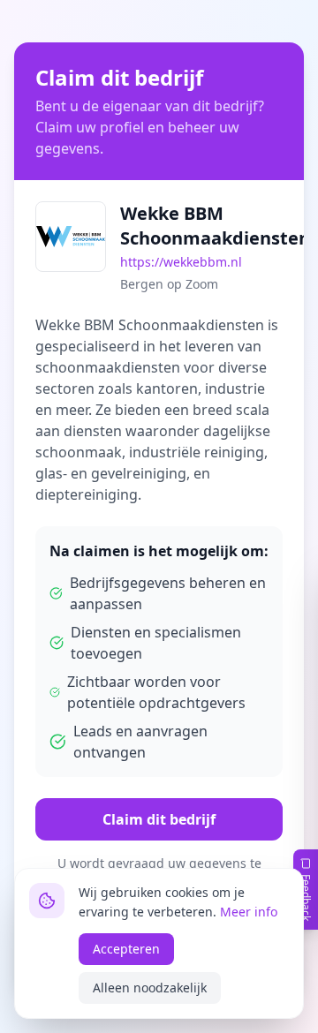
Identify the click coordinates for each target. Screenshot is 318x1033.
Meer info (248, 911)
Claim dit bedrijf (159, 819)
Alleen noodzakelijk (150, 987)
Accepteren (126, 948)
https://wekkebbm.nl (181, 261)
